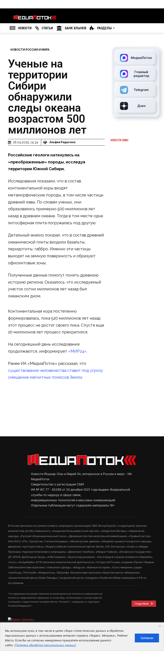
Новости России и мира (29, 49)
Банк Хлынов (75, 28)
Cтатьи (47, 28)
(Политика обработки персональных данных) (45, 645)
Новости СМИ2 (119, 140)
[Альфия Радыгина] (45, 142)
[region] (82, 636)
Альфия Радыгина (62, 142)
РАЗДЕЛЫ (104, 28)
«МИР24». (77, 351)
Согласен (147, 638)
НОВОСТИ (24, 28)
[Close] (159, 625)
